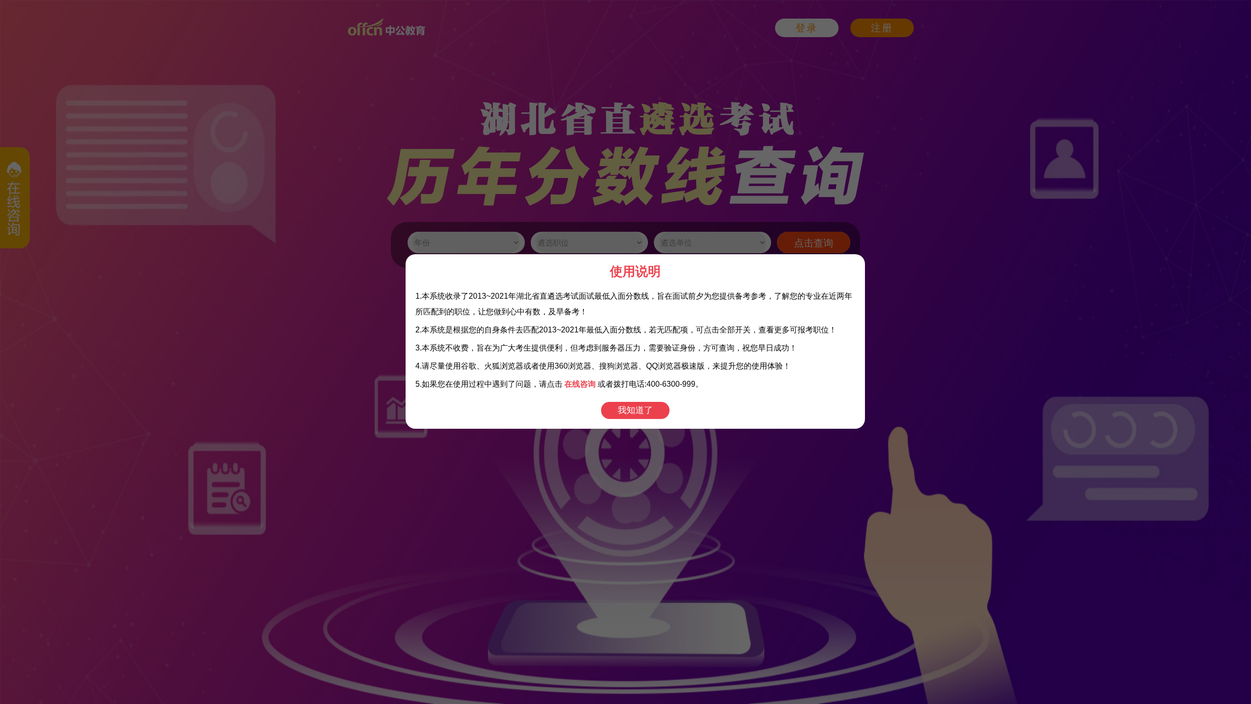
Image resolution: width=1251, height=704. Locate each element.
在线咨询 (580, 384)
